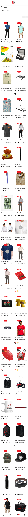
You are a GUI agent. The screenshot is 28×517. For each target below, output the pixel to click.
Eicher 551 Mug (4, 416)
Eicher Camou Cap (5, 467)
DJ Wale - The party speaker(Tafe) (5, 392)
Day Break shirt (18, 261)
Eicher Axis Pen (18, 416)
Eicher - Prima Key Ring (20, 391)
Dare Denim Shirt (5, 261)
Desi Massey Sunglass (6, 337)
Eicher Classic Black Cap (20, 467)
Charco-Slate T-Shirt (5, 140)
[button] (25, 2)
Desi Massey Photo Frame (7, 313)
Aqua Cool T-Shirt (18, 39)
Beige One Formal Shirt (6, 88)
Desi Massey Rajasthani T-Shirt (20, 313)
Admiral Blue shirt (5, 39)
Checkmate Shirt (18, 140)
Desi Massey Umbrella (6, 364)
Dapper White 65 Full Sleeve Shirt (5, 237)
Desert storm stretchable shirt (6, 286)
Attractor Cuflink (18, 64)
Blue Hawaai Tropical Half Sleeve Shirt (7, 115)
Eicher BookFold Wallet (20, 440)
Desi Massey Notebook (20, 286)
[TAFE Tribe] (14, 2)
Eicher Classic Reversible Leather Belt (20, 492)
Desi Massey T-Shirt (19, 337)
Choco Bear (3, 164)
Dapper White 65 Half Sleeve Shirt (19, 237)
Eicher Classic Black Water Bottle (7, 492)
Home (2, 10)
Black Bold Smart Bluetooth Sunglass (21, 88)
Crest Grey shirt (18, 213)
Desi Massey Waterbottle (20, 364)
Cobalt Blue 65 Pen (5, 188)
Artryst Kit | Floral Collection (5, 64)
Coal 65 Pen (17, 164)
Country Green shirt (5, 213)
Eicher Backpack (4, 440)
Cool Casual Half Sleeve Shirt (20, 188)
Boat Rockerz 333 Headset (20, 115)
